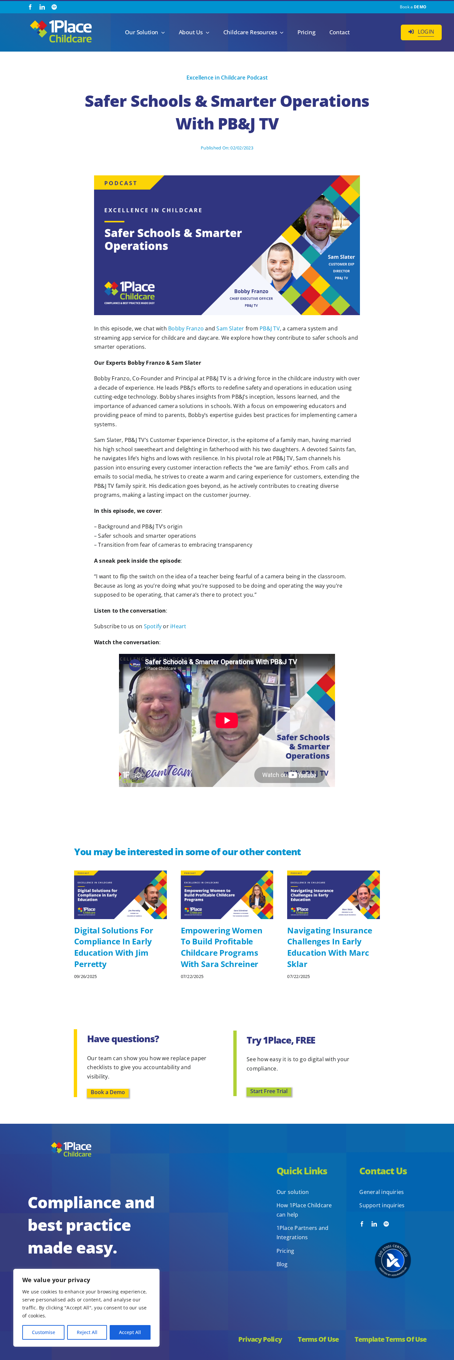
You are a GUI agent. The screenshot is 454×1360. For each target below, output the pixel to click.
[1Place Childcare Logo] (61, 20)
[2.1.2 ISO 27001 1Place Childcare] (392, 1229)
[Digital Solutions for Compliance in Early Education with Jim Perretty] (120, 874)
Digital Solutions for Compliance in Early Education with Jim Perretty (113, 947)
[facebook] (30, 7)
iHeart (178, 626)
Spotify (153, 626)
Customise (43, 1332)
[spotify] (54, 7)
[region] (86, 1308)
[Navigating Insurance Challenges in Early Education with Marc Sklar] (333, 874)
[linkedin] (42, 7)
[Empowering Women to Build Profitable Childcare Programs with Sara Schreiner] (227, 874)
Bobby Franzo (186, 328)
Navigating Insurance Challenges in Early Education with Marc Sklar (329, 947)
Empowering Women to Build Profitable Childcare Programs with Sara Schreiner (222, 947)
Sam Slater (230, 328)
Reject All (87, 1332)
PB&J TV (270, 328)
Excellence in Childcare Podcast (227, 77)
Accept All (130, 1332)
